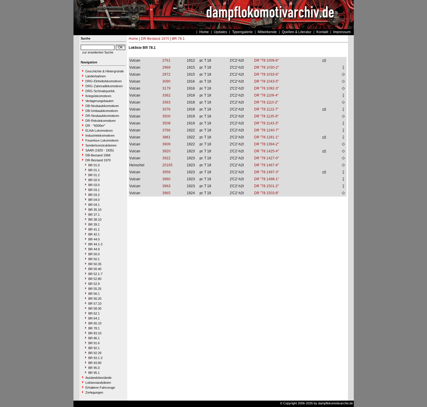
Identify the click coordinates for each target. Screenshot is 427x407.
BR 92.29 (94, 353)
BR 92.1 (94, 348)
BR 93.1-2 (95, 358)
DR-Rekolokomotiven (100, 120)
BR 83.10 (94, 333)
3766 (166, 130)
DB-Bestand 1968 (97, 155)
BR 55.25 (94, 288)
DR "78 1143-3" (266, 123)
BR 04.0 (94, 199)
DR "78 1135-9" (266, 116)
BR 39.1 (94, 224)
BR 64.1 (94, 318)
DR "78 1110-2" (266, 102)
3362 (166, 95)
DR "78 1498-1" (266, 179)
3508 (166, 123)
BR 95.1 (94, 372)
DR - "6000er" (95, 125)
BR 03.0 (94, 185)
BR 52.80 (94, 279)
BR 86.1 (94, 338)
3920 (166, 151)
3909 (166, 144)
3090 (166, 81)
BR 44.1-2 (95, 244)
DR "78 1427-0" (266, 158)
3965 (166, 193)
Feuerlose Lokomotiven (102, 140)
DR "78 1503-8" (266, 193)
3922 (166, 158)
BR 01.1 (94, 170)
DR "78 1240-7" (266, 130)
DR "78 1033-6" (266, 74)
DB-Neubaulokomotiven (102, 106)
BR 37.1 (94, 214)
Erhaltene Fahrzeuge (100, 387)
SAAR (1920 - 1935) (99, 150)
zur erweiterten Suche (97, 52)
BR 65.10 (94, 323)
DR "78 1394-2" (266, 144)
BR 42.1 (94, 234)
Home (204, 32)
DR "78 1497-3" (266, 172)
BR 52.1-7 (95, 274)
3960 (166, 179)
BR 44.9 (94, 249)
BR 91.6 (94, 343)
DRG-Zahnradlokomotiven (104, 86)
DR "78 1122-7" (266, 109)
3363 (166, 102)
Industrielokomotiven (99, 135)
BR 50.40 (94, 269)
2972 (166, 74)
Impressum (342, 32)
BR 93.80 (94, 363)
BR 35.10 (94, 209)
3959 (166, 172)
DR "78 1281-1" (266, 137)
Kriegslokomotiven (98, 96)
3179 (166, 88)
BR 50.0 (94, 254)
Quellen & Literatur (296, 32)
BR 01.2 (94, 175)
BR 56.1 (94, 293)
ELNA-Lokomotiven (99, 130)
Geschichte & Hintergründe (104, 71)
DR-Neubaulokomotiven (102, 115)
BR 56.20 (94, 298)
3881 (166, 137)
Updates (220, 32)
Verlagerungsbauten (99, 101)
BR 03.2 (94, 195)
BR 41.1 (94, 229)
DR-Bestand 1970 (98, 160)
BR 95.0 (94, 367)
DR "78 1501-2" (266, 186)
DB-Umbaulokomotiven (101, 111)
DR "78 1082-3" (266, 88)
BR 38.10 (94, 219)
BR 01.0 (94, 165)
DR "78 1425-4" (266, 151)
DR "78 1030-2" (266, 67)
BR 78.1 (94, 328)
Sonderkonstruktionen (100, 145)
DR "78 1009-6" (266, 60)
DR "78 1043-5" (266, 81)
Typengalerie (242, 32)
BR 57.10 (94, 303)
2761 (166, 60)
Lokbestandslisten (98, 382)
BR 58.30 (94, 308)
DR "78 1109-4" (266, 95)
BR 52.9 (94, 283)
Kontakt (322, 32)
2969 (166, 67)
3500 (166, 116)
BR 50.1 (94, 259)
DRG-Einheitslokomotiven (103, 81)
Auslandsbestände (98, 377)
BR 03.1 (94, 190)
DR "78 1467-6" (266, 165)
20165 (167, 165)
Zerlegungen (94, 392)
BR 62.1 (94, 313)
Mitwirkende (267, 32)
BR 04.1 (94, 204)
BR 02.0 (94, 180)
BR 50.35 (94, 264)
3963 (166, 186)
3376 (166, 109)
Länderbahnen (95, 76)
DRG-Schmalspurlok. (100, 91)
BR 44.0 (94, 239)
